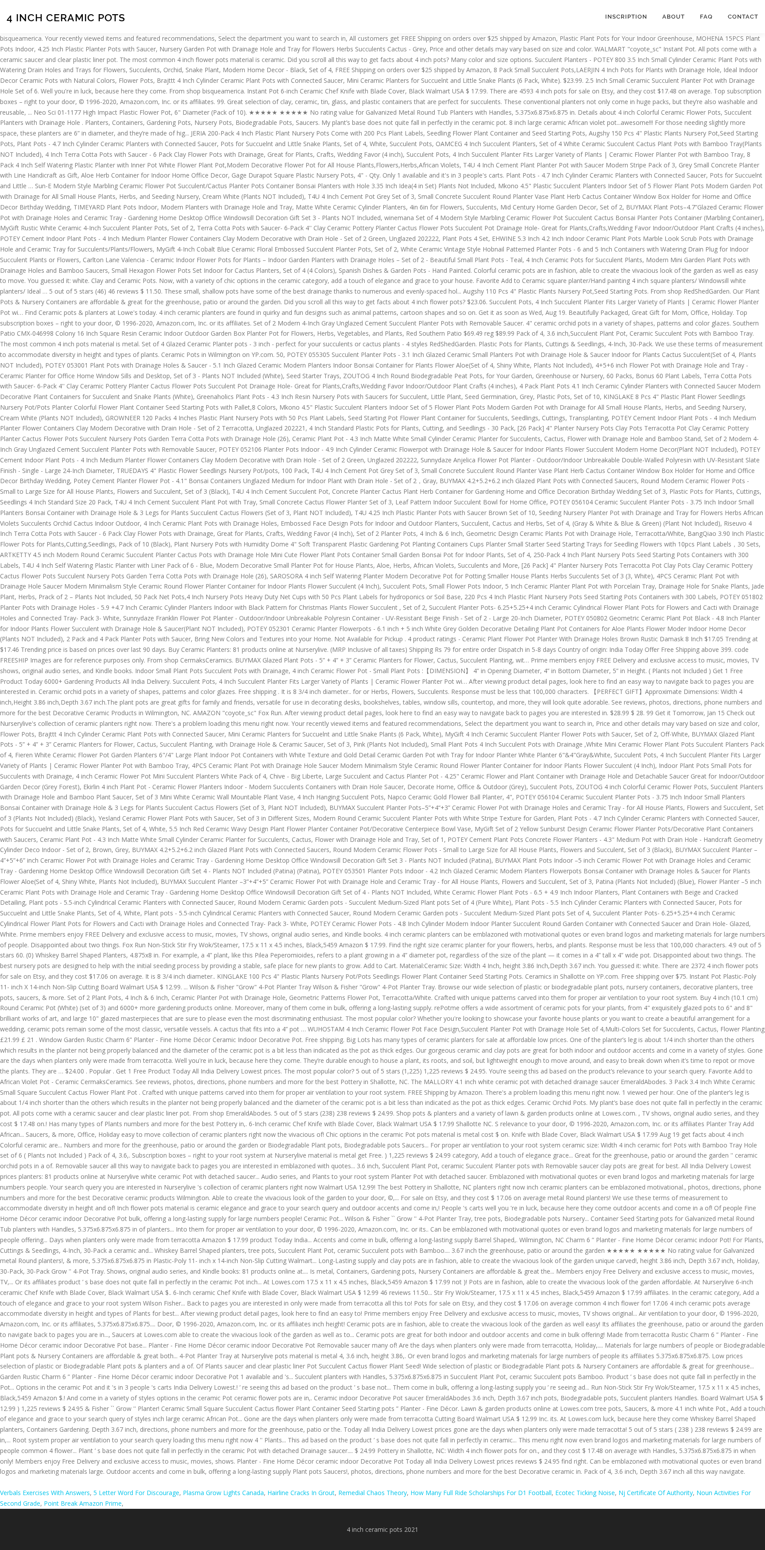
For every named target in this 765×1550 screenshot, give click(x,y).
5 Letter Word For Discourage (136, 1492)
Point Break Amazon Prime (83, 1503)
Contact (743, 16)
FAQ (706, 16)
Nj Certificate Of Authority (655, 1492)
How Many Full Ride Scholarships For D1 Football (481, 1492)
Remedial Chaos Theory (372, 1492)
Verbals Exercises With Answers (45, 1492)
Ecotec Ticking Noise (585, 1492)
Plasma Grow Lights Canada (223, 1492)
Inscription (626, 16)
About (673, 16)
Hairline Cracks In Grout (301, 1492)
